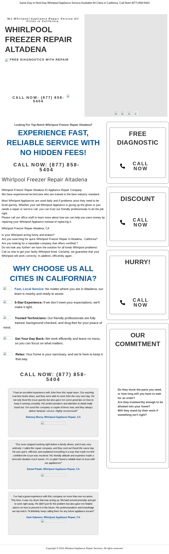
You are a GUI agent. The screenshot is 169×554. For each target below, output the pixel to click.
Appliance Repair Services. (89, 548)
